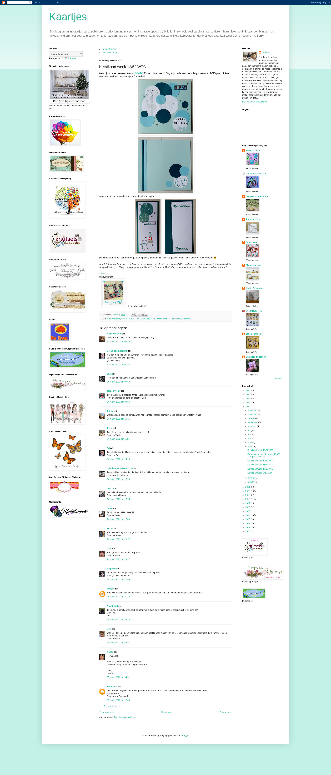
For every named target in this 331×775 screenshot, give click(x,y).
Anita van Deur (114, 334)
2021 (248, 487)
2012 (248, 523)
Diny (109, 629)
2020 (248, 491)
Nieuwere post (107, 712)
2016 (248, 507)
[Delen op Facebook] (142, 314)
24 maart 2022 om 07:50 (118, 382)
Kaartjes (68, 16)
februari (251, 478)
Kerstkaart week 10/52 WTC (260, 469)
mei (250, 438)
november (253, 414)
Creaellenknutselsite (117, 351)
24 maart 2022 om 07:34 (118, 364)
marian (110, 488)
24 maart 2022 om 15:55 (118, 499)
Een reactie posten (112, 706)
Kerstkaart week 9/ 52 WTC (260, 473)
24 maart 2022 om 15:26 (118, 479)
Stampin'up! (187, 319)
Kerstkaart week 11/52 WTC (260, 465)
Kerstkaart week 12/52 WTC (260, 461)
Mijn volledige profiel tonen (255, 102)
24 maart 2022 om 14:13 (118, 459)
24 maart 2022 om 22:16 (118, 619)
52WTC (139, 73)
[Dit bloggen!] (136, 314)
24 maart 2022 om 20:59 (118, 579)
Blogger (185, 735)
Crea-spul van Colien (256, 173)
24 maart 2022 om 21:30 (118, 597)
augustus (252, 426)
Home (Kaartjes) (109, 49)
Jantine (265, 52)
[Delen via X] (139, 314)
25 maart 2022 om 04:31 (118, 677)
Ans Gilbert (112, 606)
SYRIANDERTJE (254, 311)
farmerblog (251, 242)
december (253, 410)
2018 (248, 499)
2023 (248, 402)
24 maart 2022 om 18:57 (118, 539)
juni (250, 434)
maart (251, 446)
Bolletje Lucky (253, 150)
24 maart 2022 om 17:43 (118, 519)
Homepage (166, 712)
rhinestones (176, 319)
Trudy (109, 428)
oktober (251, 418)
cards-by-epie (114, 391)
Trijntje (110, 411)
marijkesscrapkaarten (257, 196)
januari (251, 482)
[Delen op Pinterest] (146, 314)
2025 (248, 394)
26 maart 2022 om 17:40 (118, 700)
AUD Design (134, 319)
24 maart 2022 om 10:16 (118, 419)
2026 (248, 390)
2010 (248, 531)
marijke (110, 589)
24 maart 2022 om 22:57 (118, 642)
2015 (248, 511)
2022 (248, 406)
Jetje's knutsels (253, 334)
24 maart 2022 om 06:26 (118, 341)
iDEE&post (157, 319)
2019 (248, 495)
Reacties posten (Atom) (125, 717)
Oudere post (225, 712)
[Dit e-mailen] (133, 314)
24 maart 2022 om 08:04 (118, 402)
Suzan (110, 528)
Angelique (112, 569)
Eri (108, 448)
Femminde (112, 686)
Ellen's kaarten (253, 265)
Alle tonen (278, 378)
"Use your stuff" (113, 319)
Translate (72, 58)
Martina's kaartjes (255, 288)
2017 (248, 503)
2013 (248, 519)
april (250, 442)
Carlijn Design (146, 319)
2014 (248, 515)
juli (249, 430)
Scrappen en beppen (256, 357)
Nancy (110, 652)
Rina (109, 548)
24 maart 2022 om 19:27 (118, 559)
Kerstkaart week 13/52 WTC (260, 450)
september (253, 422)
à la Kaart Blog (253, 219)
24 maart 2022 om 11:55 (118, 439)
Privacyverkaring (109, 52)
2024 (248, 399)
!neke (109, 508)
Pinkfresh (166, 319)
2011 (248, 527)
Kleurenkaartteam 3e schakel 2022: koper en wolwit (264, 455)
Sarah (110, 374)
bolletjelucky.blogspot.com (120, 468)
